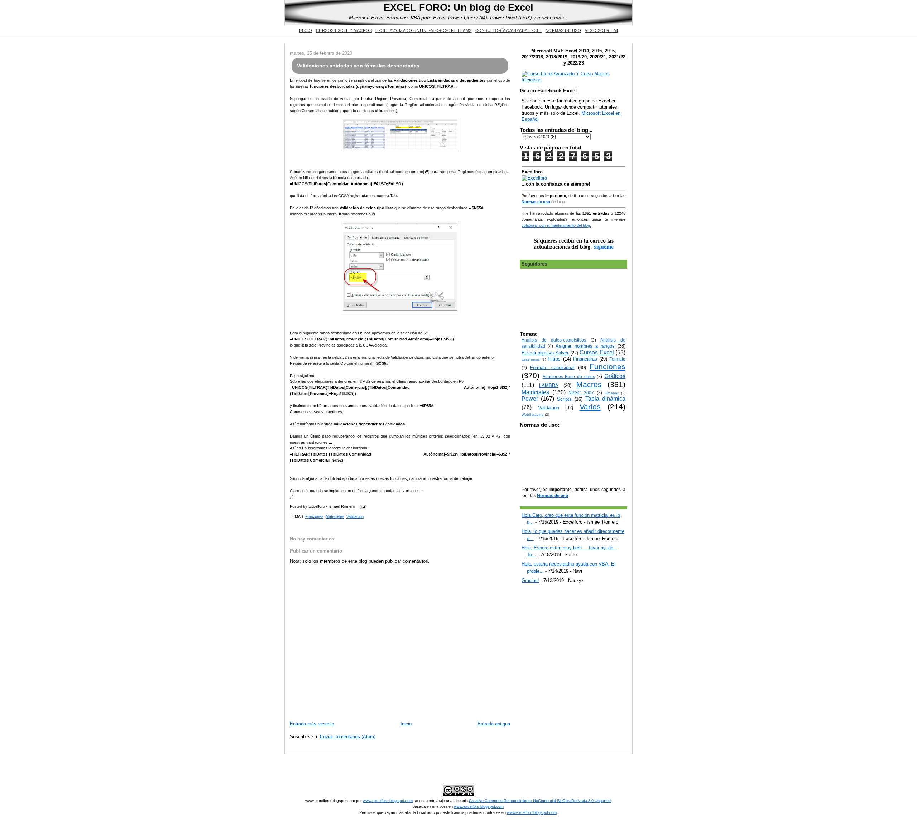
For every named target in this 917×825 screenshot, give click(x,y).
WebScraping (533, 414)
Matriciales (335, 516)
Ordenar (611, 393)
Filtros (554, 359)
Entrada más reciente (312, 723)
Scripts (564, 399)
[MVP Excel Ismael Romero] (573, 79)
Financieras (585, 359)
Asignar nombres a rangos (585, 346)
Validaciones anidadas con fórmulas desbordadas (358, 65)
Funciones (314, 516)
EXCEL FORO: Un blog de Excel (458, 7)
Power (530, 399)
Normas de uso (563, 30)
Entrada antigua (493, 723)
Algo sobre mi (601, 30)
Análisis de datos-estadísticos (554, 340)
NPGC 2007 (581, 392)
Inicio (305, 30)
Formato (617, 359)
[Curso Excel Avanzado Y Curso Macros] (534, 178)
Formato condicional (552, 367)
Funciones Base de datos (569, 376)
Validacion (355, 516)
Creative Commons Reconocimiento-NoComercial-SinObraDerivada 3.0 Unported (540, 800)
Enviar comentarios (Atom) (347, 736)
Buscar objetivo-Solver (545, 353)
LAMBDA (548, 385)
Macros (589, 384)
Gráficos (614, 376)
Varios (590, 406)
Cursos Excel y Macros (344, 30)
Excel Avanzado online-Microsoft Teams (423, 30)
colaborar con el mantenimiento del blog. (556, 225)
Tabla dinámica (605, 399)
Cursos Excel (597, 352)
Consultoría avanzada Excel (508, 30)
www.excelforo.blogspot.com (388, 800)
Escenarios (531, 359)
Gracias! (530, 580)
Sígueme (603, 247)
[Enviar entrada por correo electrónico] (362, 507)
